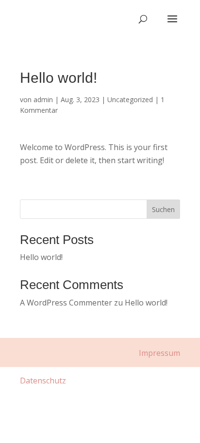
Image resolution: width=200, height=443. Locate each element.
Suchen (163, 209)
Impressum (159, 353)
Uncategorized (130, 99)
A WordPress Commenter (66, 302)
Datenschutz (43, 380)
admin (43, 99)
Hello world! (41, 257)
